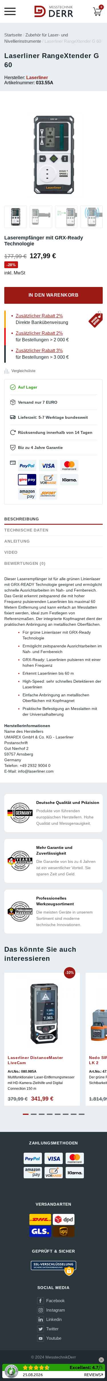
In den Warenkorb (54, 295)
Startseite (13, 34)
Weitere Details (42, 1056)
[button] (26, 1114)
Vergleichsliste (23, 371)
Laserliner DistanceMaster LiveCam (35, 1060)
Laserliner (37, 77)
